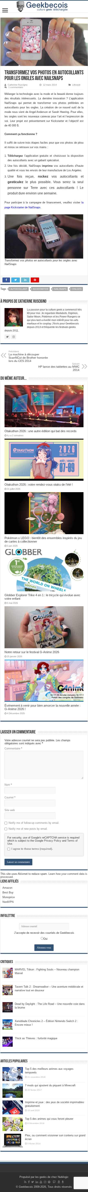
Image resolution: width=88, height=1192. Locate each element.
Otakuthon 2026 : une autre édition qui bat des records (41, 431)
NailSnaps (60, 289)
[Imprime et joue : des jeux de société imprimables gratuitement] (12, 1107)
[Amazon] (59, 1182)
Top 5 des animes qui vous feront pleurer (49, 1118)
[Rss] (25, 1182)
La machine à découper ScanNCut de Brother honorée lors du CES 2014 (28, 356)
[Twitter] (32, 1182)
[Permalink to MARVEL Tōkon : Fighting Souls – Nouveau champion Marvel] (7, 972)
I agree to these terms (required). (32, 848)
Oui (45, 938)
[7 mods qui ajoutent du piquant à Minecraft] (12, 1091)
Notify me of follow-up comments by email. (34, 822)
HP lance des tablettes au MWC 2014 (58, 367)
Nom (8, 784)
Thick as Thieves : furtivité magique (36, 1038)
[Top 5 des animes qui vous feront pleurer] (12, 1124)
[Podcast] (62, 1182)
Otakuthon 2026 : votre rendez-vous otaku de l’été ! (39, 484)
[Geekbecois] (44, 6)
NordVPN (8, 901)
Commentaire (13, 748)
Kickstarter (40, 289)
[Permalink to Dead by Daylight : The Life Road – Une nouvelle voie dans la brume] (7, 1007)
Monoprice (8, 897)
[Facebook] (29, 1182)
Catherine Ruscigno (17, 85)
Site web (10, 810)
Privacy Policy (52, 840)
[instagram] (45, 1182)
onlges (76, 289)
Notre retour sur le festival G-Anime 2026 (32, 652)
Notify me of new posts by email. (28, 828)
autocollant (18, 289)
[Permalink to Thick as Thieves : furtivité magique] (7, 1041)
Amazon (7, 887)
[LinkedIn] (36, 1182)
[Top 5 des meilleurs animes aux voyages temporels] (12, 1074)
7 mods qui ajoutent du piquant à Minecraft (50, 1085)
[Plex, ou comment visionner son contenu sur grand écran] (12, 1141)
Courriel (10, 797)
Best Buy (8, 892)
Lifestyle (76, 85)
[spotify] (49, 1182)
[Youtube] (41, 1182)
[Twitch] (54, 1182)
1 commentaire (15, 87)
